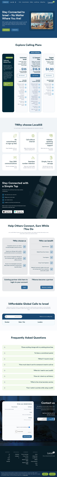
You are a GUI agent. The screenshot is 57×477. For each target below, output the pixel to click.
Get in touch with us (7, 84)
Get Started (6, 29)
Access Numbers (25, 2)
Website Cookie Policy (25, 463)
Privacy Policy (25, 456)
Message (30, 417)
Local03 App (36, 2)
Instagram (17, 456)
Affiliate (31, 2)
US (9, 454)
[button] (15, 2)
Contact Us (5, 2)
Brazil (9, 459)
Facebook (17, 454)
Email (31, 412)
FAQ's (20, 2)
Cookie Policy (25, 475)
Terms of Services (24, 454)
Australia (8, 461)
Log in (24, 287)
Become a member (46, 287)
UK (9, 456)
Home (36, 454)
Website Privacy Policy (25, 460)
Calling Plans (42, 2)
